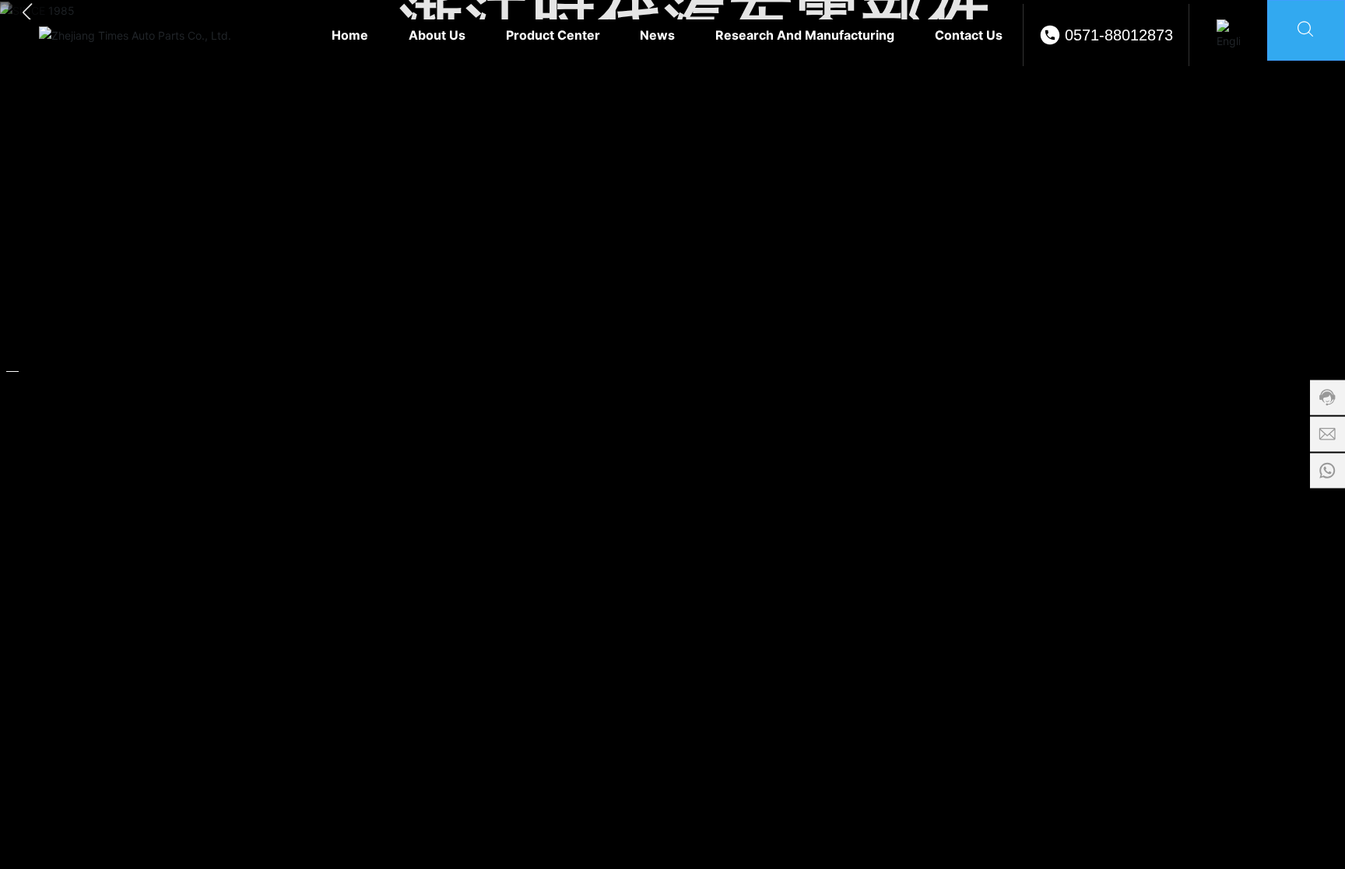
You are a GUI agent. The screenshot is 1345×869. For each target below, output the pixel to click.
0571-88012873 (1119, 35)
